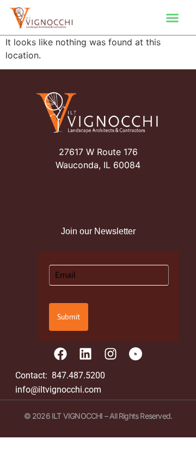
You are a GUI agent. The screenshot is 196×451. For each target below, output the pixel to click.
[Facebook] (60, 353)
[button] (172, 17)
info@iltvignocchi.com (58, 389)
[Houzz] (135, 353)
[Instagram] (110, 353)
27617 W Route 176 (98, 151)
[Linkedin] (85, 353)
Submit (68, 317)
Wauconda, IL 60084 (98, 164)
